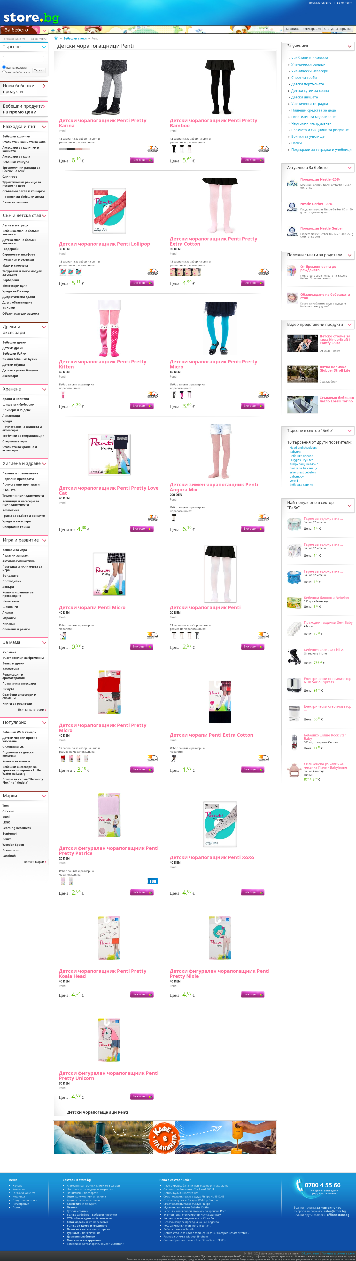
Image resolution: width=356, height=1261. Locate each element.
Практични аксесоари (19, 683)
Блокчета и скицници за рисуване (320, 130)
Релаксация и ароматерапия (13, 676)
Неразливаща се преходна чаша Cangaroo (191, 1222)
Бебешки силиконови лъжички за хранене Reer (194, 1211)
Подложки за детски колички (18, 754)
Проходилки (12, 581)
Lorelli (294, 481)
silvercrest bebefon (303, 472)
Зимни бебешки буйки (20, 359)
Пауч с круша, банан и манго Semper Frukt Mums (195, 1185)
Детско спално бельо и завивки (19, 241)
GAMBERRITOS (13, 747)
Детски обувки (13, 365)
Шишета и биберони (18, 404)
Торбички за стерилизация (23, 436)
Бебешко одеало (301, 456)
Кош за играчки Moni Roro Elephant (186, 1225)
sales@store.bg (335, 1211)
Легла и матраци (15, 225)
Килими (8, 308)
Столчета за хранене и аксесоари (19, 448)
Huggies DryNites (301, 460)
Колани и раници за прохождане (17, 594)
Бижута (8, 689)
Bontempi (9, 833)
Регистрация (21, 1203)
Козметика (10, 510)
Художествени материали (83, 1200)
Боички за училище (308, 136)
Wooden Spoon (13, 845)
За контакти (344, 2)
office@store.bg (338, 1215)
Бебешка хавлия (301, 485)
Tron (5, 806)
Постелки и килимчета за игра (22, 568)
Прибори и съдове (16, 410)
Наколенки (10, 601)
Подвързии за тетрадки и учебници (321, 149)
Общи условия (310, 1253)
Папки (296, 143)
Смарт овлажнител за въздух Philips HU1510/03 (193, 1196)
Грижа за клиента (320, 2)
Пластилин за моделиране (313, 116)
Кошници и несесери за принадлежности (20, 503)
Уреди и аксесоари (16, 521)
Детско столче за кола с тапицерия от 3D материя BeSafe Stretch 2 (206, 1233)
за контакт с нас (329, 1207)
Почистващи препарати (21, 484)
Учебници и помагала (309, 58)
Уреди (7, 421)
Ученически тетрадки (309, 103)
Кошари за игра (14, 550)
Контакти (19, 1189)
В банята (8, 490)
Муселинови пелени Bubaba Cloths (186, 1207)
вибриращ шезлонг (304, 464)
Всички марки (34, 862)
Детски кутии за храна (310, 90)
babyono (295, 452)
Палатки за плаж (15, 202)
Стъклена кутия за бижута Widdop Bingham (191, 1200)
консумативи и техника (86, 1196)
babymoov (297, 476)
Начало (17, 1185)
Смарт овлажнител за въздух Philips (186, 1203)
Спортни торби (304, 77)
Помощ (17, 1207)
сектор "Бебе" (320, 430)
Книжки (8, 624)
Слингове (9, 177)
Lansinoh (9, 856)
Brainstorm (10, 850)
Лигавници (11, 416)
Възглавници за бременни (23, 658)
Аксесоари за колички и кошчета (20, 149)
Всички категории (31, 710)
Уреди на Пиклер (15, 291)
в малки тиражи (88, 1229)
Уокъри (8, 587)
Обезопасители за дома (20, 313)
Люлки (7, 612)
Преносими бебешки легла (23, 197)
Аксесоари (10, 376)
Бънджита (10, 576)
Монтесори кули (15, 286)
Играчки (9, 618)
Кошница (19, 1196)
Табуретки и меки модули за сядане (22, 273)
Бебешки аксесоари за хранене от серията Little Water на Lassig (21, 770)
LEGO (6, 822)
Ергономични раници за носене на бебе (21, 169)
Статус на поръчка (25, 1200)
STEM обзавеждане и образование (89, 1218)
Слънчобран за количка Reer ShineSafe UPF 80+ (194, 1240)
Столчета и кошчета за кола (24, 142)
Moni (6, 817)
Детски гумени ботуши (20, 370)
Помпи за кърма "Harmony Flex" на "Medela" (22, 781)
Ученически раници (308, 64)
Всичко (87, 1225)
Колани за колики (16, 761)
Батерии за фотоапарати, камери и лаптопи (95, 1243)
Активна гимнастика (18, 561)
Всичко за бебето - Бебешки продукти (92, 1214)
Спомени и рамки (16, 629)
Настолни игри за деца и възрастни (90, 1189)
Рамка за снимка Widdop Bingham (185, 1236)
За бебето (16, 29)
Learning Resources (16, 828)
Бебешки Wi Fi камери (19, 732)
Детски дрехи (12, 348)
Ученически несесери (309, 71)
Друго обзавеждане (17, 302)
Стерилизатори (14, 441)
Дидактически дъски (18, 297)
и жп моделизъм (87, 1222)
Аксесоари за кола (16, 156)
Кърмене (9, 652)
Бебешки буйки (14, 353)
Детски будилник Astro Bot (180, 1193)
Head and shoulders (303, 448)
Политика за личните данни (338, 1253)
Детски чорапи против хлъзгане (20, 739)
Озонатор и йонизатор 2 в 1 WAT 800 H (188, 1189)
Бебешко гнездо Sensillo (179, 1229)
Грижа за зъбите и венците (23, 516)
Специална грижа (16, 527)
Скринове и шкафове (18, 254)
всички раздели (16, 67)
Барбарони (10, 280)
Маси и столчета (15, 265)
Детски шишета (304, 97)
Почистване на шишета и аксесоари (22, 428)
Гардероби (10, 249)
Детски (77, 1211)
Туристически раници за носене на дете (21, 184)
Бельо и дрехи (13, 663)
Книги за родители (17, 704)
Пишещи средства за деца (313, 110)
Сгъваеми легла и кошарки (23, 191)
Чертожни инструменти (311, 123)
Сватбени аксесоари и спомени (19, 696)
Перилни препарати (18, 479)
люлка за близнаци (303, 468)
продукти (82, 1203)
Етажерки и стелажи (18, 260)
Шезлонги (10, 607)
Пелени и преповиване (20, 473)
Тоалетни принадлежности (23, 496)
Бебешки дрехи (14, 342)
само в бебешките (18, 72)
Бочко (6, 839)
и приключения (83, 1233)
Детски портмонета (307, 84)
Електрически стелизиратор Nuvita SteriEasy (192, 1214)
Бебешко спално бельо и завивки (20, 232)
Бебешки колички (16, 136)
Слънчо (8, 811)
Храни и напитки (15, 399)
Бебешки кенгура (15, 162)
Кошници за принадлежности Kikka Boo (189, 1218)
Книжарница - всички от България (94, 1185)
